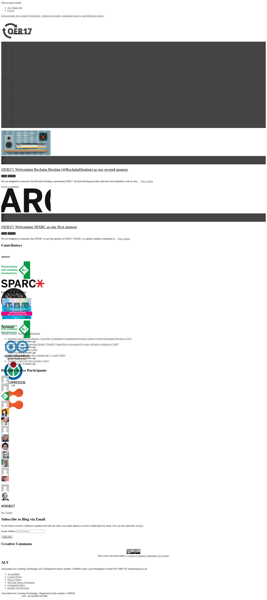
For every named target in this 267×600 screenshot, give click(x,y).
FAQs (16, 126)
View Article (147, 181)
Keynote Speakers (22, 84)
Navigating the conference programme (32, 123)
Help (9, 118)
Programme (13, 48)
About (10, 79)
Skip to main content (11, 2)
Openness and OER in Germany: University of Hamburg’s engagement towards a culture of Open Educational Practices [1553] (69, 338)
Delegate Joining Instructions (28, 121)
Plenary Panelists (22, 87)
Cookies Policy (14, 577)
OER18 (11, 45)
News (10, 70)
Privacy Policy (14, 579)
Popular (22, 333)
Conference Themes (23, 82)
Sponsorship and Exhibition (27, 98)
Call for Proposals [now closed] (29, 96)
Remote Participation (24, 65)
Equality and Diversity (18, 588)
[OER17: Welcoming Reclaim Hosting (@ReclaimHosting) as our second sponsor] (26, 154)
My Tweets (6, 512)
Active (13, 333)
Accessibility (13, 574)
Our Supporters (14, 76)
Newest (5, 333)
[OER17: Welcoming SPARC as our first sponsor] (26, 212)
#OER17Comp (21, 68)
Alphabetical (34, 333)
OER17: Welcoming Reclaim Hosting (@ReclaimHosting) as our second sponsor (64, 169)
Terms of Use (20, 115)
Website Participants (23, 59)
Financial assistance (23, 101)
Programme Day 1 (23, 51)
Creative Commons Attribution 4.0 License (148, 556)
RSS (141, 525)
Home (10, 43)
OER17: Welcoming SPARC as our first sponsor (39, 227)
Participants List (21, 62)
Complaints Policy (16, 585)
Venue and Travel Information (28, 109)
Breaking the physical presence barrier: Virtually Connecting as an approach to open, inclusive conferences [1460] (63, 344)
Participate (12, 57)
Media (17, 73)
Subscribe (6, 537)
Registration (19, 112)
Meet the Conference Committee (29, 93)
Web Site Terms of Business (21, 582)
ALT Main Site (14, 7)
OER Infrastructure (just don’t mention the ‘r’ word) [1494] (36, 355)
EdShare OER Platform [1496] (22, 350)
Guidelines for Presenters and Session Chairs (35, 104)
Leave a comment (10, 186)
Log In (10, 10)
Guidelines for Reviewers (26, 107)
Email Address (8, 531)
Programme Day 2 (23, 54)
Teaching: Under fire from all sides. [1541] (28, 361)
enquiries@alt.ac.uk (11, 596)
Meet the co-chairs (23, 90)
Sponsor (12, 176)
